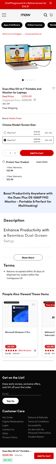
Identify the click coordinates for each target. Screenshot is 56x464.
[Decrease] (6, 153)
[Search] (46, 15)
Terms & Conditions (38, 421)
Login (5, 425)
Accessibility (34, 425)
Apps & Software (12, 24)
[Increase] (15, 153)
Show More (28, 257)
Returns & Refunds (38, 417)
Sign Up (10, 400)
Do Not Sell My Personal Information (39, 431)
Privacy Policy (9, 437)
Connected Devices (33, 33)
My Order (7, 417)
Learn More (41, 161)
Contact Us (8, 429)
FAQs (5, 433)
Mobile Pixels (15, 118)
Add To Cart (36, 153)
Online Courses (34, 24)
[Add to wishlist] (53, 88)
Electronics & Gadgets (12, 33)
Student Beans (36, 436)
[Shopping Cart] (51, 15)
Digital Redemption (13, 421)
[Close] (50, 3)
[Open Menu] (5, 15)
